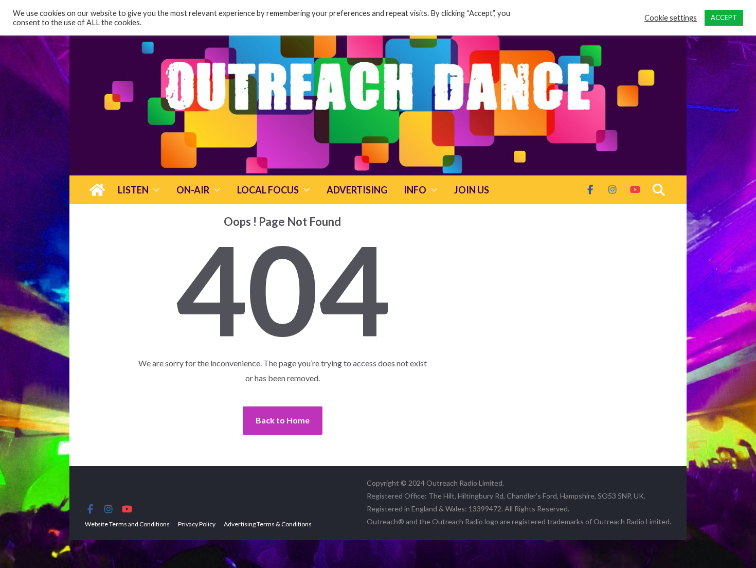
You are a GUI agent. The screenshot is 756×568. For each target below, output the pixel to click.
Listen (133, 190)
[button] (154, 190)
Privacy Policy (196, 524)
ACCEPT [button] (724, 17)
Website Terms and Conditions (127, 524)
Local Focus (268, 190)
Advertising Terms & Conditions (268, 524)
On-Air (192, 190)
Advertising (357, 190)
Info (415, 190)
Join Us (471, 190)
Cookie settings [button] (670, 17)
